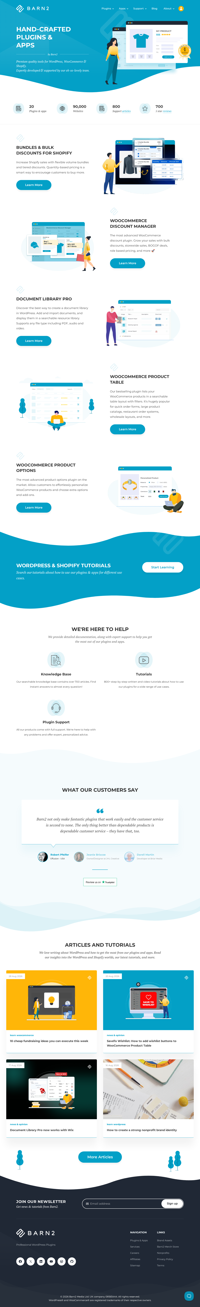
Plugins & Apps (139, 1240)
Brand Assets (164, 1240)
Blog (154, 8)
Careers (134, 1252)
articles (126, 111)
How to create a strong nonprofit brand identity (142, 1130)
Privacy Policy (165, 1259)
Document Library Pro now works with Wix (42, 1130)
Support (138, 8)
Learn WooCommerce (22, 1035)
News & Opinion (116, 1035)
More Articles (100, 1157)
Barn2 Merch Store (168, 1246)
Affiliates (135, 1259)
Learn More (33, 185)
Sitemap (135, 1265)
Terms (160, 1265)
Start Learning (162, 567)
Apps (122, 8)
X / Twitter (31, 1261)
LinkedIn (41, 1261)
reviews (167, 111)
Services (135, 1246)
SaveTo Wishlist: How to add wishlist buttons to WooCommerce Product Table (141, 1043)
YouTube (51, 1261)
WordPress (62, 1261)
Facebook (20, 1261)
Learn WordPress (116, 1124)
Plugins (106, 8)
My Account (181, 8)
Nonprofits (163, 1252)
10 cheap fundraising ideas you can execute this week (49, 1041)
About (168, 8)
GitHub (72, 1261)
